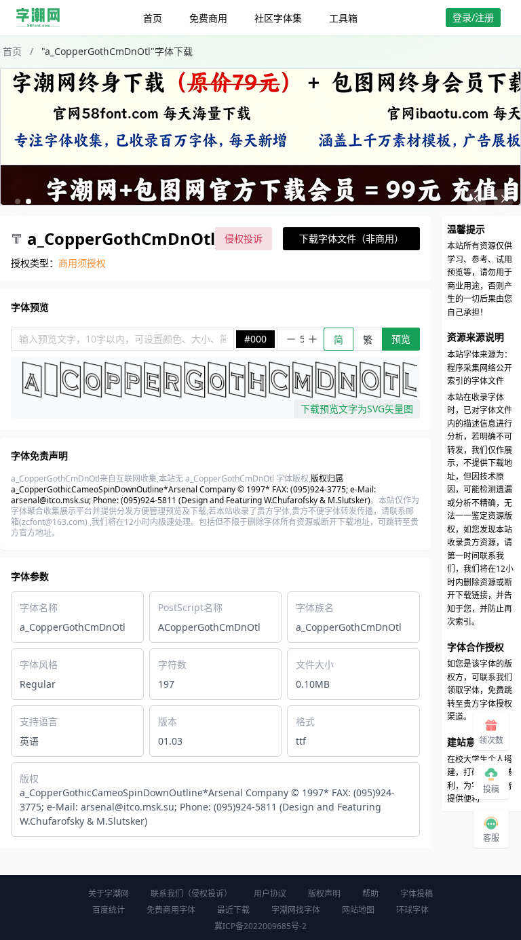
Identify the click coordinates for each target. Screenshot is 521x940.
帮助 (370, 893)
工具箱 (343, 18)
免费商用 (208, 18)
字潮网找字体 (295, 910)
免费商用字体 (171, 910)
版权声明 (324, 893)
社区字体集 (278, 18)
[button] (17, 201)
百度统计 (108, 910)
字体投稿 (416, 893)
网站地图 (358, 910)
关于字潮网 (108, 893)
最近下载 (233, 910)
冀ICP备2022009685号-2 (260, 926)
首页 (152, 18)
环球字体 (412, 910)
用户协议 (270, 893)
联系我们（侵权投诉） (191, 893)
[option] (260, 136)
